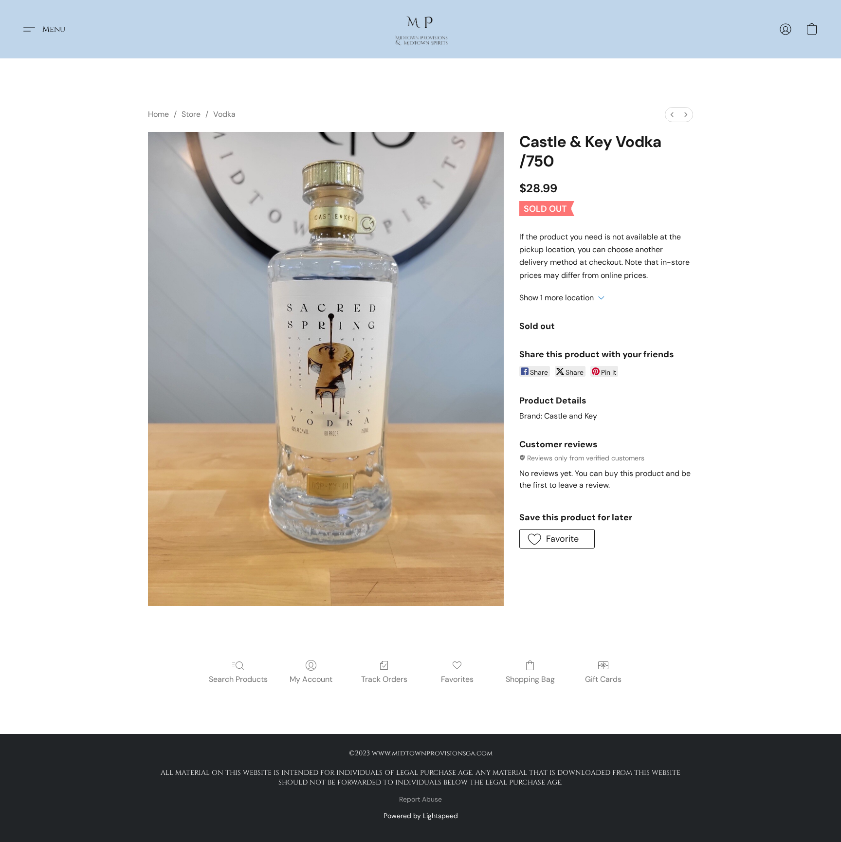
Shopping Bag (530, 679)
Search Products (238, 679)
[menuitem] (672, 115)
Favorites (457, 679)
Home (158, 114)
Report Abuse (420, 799)
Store (191, 114)
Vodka (224, 114)
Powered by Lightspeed (421, 815)
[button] (420, 29)
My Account (311, 679)
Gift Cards (603, 679)
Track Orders (384, 679)
